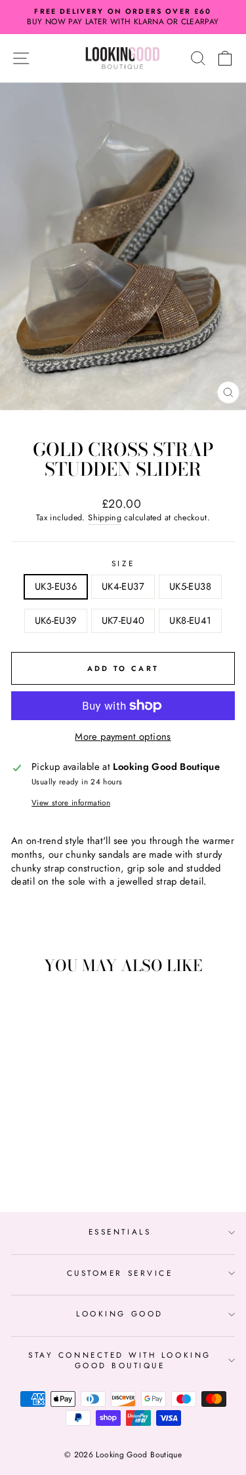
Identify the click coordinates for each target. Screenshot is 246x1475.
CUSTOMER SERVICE (120, 1272)
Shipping (104, 518)
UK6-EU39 (56, 620)
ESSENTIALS (120, 1231)
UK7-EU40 (123, 620)
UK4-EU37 (123, 586)
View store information (70, 802)
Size (123, 563)
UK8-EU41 (190, 620)
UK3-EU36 (56, 586)
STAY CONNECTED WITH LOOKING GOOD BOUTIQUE (119, 1360)
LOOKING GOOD (119, 1313)
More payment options (123, 737)
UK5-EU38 (190, 586)
